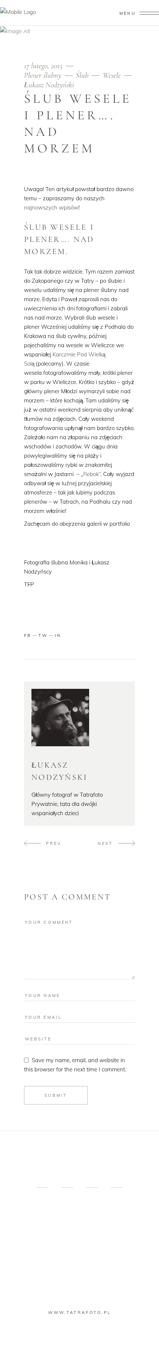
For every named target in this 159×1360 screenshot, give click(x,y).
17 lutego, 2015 (44, 65)
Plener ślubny (42, 75)
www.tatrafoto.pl (79, 1312)
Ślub (82, 75)
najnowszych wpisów (51, 207)
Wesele (112, 75)
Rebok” (92, 474)
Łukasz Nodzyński (49, 85)
